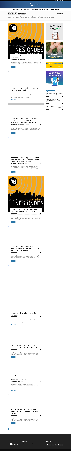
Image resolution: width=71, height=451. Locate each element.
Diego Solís (19, 316)
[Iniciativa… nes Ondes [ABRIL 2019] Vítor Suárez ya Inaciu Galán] (26, 81)
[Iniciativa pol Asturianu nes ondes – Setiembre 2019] (26, 41)
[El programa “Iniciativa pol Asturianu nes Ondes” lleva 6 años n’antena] (26, 194)
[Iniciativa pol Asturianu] (35, 5)
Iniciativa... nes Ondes (14, 59)
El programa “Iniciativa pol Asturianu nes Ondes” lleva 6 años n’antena (25, 210)
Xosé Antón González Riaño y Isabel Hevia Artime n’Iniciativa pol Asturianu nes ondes (25, 411)
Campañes (34, 9)
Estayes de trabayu (25, 9)
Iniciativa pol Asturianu (21, 59)
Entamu (9, 12)
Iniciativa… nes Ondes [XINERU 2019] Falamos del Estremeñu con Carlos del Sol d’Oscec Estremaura (25, 248)
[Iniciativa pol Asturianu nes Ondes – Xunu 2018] (26, 290)
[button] (52, 0)
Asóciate (57, 9)
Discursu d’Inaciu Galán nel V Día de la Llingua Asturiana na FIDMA (54, 94)
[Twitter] (61, 0)
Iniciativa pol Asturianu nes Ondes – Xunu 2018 (24, 314)
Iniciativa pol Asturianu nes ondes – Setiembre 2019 (24, 57)
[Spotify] (57, 0)
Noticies (48, 103)
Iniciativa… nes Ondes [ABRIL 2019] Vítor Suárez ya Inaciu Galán (26, 89)
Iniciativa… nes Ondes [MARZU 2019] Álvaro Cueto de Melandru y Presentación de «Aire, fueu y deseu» (24, 120)
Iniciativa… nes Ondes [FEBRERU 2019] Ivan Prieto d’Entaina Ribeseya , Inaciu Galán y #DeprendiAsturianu (25, 160)
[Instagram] (55, 0)
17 (17, 429)
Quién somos (16, 9)
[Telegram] (59, 0)
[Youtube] (62, 0)
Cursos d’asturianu (43, 9)
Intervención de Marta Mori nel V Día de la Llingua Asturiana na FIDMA (54, 107)
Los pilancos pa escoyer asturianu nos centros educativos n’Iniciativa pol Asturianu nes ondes (25, 378)
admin (19, 349)
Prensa (52, 9)
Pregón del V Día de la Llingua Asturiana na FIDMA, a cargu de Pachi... (53, 100)
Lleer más (13, 67)
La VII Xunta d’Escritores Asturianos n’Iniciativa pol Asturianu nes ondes (24, 346)
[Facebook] (54, 0)
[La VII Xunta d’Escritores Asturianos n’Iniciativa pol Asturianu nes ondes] (26, 338)
